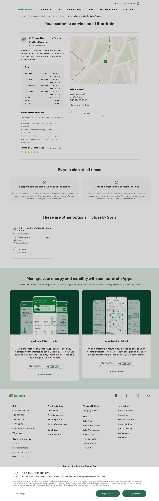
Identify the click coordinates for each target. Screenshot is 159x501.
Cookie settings (19, 493)
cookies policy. (105, 485)
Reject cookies (108, 493)
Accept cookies (134, 493)
